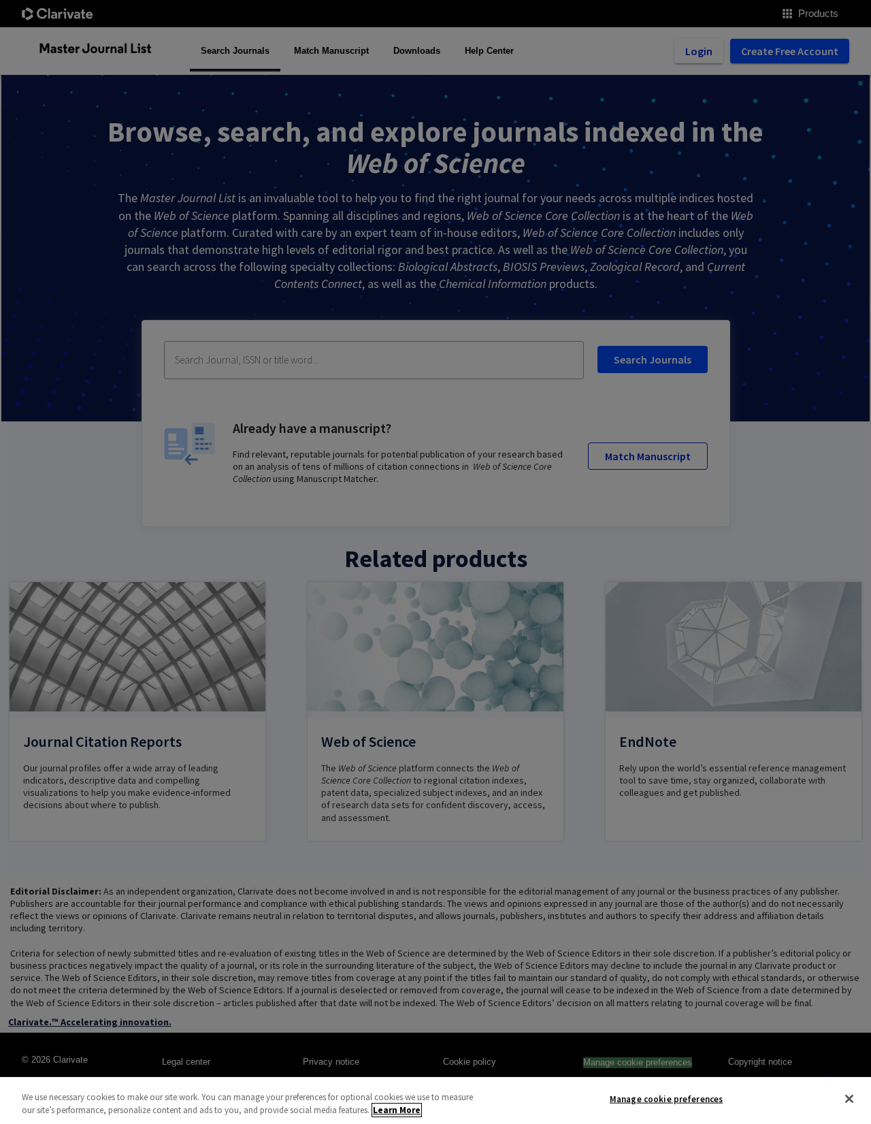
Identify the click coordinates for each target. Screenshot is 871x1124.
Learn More (397, 1110)
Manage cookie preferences (666, 1099)
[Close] (849, 1099)
